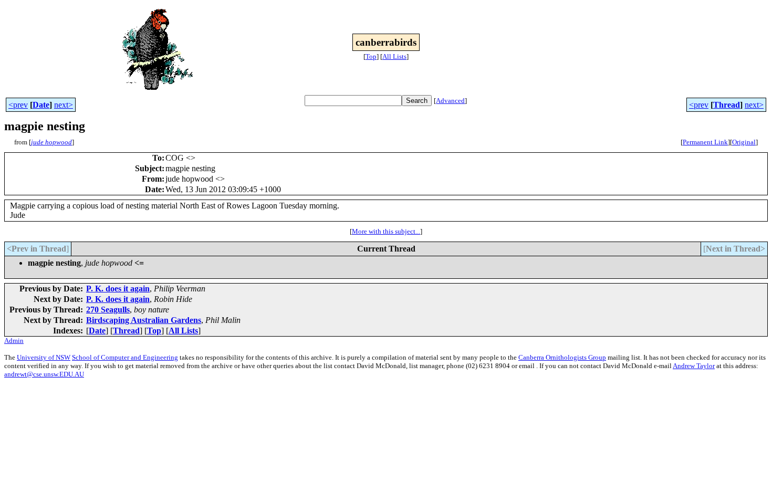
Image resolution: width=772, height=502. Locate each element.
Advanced (450, 100)
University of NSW (43, 357)
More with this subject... (386, 231)
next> (63, 104)
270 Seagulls (108, 309)
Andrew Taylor (694, 366)
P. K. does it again (118, 288)
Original (744, 142)
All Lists (394, 56)
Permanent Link (705, 142)
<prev (18, 104)
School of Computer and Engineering (125, 357)
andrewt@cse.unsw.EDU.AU (44, 374)
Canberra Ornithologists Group (562, 357)
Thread (726, 104)
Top (371, 56)
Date (41, 104)
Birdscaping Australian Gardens (143, 320)
